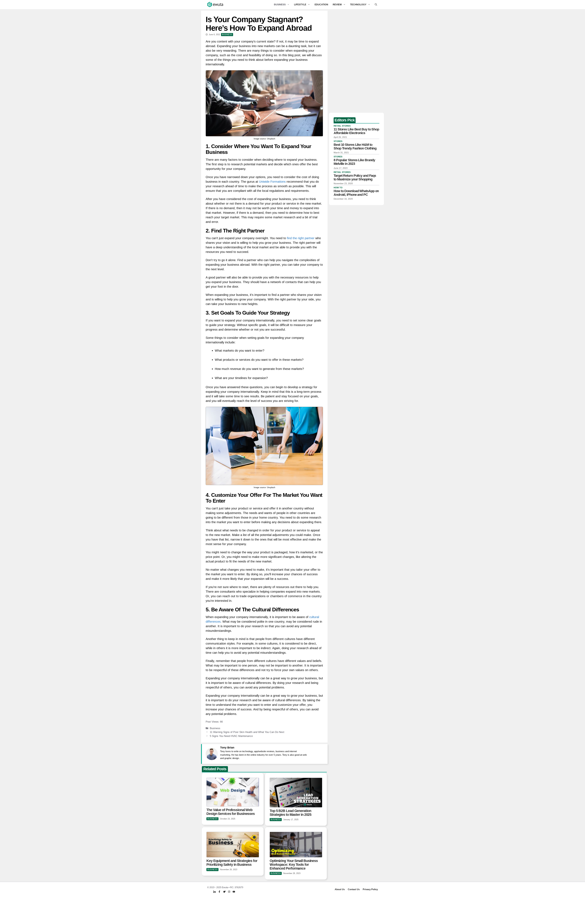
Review (337, 4)
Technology (358, 4)
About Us (340, 889)
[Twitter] (224, 891)
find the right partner (300, 238)
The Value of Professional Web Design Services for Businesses (230, 812)
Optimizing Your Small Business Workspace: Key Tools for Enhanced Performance (294, 864)
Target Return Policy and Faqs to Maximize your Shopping (355, 177)
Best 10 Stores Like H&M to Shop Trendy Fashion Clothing (355, 146)
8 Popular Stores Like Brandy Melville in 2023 (354, 162)
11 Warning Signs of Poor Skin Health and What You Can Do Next (247, 732)
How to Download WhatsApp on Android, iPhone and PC (356, 193)
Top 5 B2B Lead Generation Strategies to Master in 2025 (290, 813)
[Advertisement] (356, 61)
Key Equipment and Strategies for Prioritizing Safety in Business (231, 863)
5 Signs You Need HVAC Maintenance (231, 736)
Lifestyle (300, 4)
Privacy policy (370, 889)
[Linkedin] (214, 891)
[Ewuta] (215, 4)
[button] (375, 4)
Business (280, 4)
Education (321, 4)
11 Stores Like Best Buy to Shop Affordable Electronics (356, 131)
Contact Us (354, 889)
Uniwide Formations (272, 181)
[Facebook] (219, 891)
